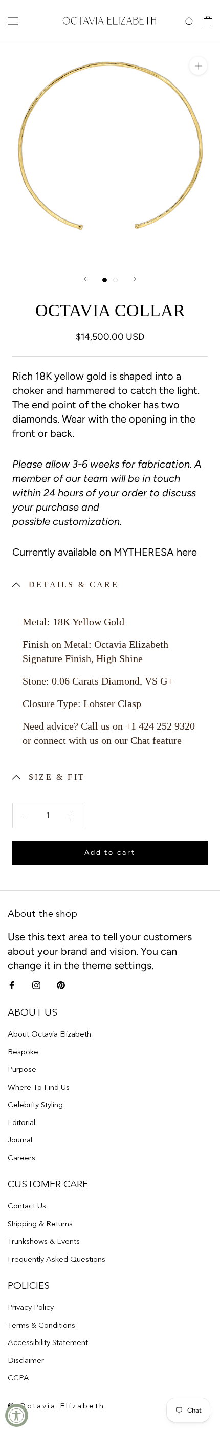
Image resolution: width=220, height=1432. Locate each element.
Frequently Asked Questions (56, 1259)
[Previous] (85, 279)
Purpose (22, 1069)
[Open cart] (208, 20)
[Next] (134, 279)
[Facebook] (12, 985)
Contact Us (27, 1205)
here (187, 552)
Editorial (21, 1122)
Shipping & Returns (40, 1223)
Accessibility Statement (48, 1342)
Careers (21, 1157)
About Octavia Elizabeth (49, 1034)
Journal (20, 1139)
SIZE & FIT (57, 777)
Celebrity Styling (35, 1104)
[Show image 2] (115, 280)
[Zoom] (198, 66)
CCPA (18, 1377)
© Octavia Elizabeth (56, 1406)
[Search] (189, 21)
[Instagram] (36, 985)
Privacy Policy (31, 1307)
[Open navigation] (13, 20)
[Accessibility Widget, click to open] (16, 1415)
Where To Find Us (39, 1087)
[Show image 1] (104, 280)
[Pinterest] (61, 985)
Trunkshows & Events (44, 1241)
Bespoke (23, 1051)
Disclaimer (26, 1360)
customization (86, 521)
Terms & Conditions (41, 1325)
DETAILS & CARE (74, 584)
